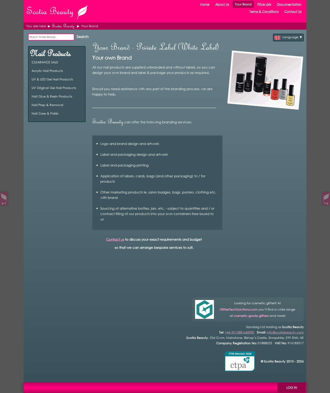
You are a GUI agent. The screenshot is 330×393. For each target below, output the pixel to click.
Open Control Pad (6, 386)
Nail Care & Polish (80, 113)
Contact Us (292, 11)
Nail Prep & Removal (80, 105)
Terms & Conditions (264, 11)
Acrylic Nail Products (80, 71)
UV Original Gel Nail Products (80, 88)
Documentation (289, 4)
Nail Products (50, 53)
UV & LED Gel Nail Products (80, 79)
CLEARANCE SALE (80, 62)
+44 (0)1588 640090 (239, 332)
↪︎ (326, 202)
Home (204, 4)
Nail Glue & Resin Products (80, 96)
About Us (222, 4)
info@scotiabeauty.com (285, 332)
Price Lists (264, 4)
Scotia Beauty (63, 26)
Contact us (115, 239)
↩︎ (3, 202)
